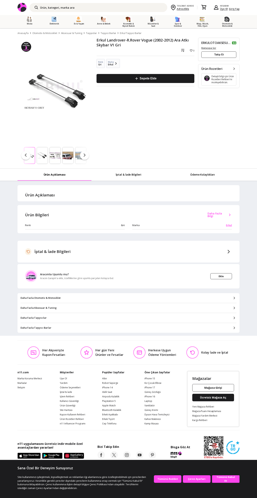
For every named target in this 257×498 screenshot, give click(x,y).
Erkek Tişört (108, 419)
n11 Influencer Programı (72, 423)
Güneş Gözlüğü (152, 392)
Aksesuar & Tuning (71, 33)
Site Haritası (66, 410)
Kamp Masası (151, 423)
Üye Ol (224, 9)
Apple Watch (109, 405)
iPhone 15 (149, 378)
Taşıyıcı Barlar (108, 33)
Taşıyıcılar (91, 33)
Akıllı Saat (107, 392)
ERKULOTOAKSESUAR (216, 43)
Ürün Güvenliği (67, 405)
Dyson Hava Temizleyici (157, 414)
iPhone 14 (107, 387)
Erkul (229, 225)
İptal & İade (66, 392)
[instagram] (127, 458)
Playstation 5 (109, 401)
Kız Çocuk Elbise (152, 383)
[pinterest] (152, 458)
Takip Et (219, 54)
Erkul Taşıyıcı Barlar (130, 33)
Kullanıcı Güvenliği (69, 401)
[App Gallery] (74, 456)
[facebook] (101, 458)
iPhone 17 (149, 387)
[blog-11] (180, 455)
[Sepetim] (203, 7)
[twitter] (114, 458)
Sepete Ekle (148, 78)
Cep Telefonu (109, 423)
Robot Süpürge (110, 383)
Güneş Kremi (151, 410)
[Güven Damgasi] (233, 447)
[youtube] (139, 458)
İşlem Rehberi (67, 396)
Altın (104, 378)
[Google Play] (52, 456)
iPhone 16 (149, 396)
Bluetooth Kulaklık (111, 410)
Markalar (22, 383)
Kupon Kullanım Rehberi (72, 414)
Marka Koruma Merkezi (29, 378)
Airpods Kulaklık (110, 396)
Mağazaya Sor (208, 48)
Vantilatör (149, 405)
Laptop (148, 401)
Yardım (64, 383)
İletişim (21, 387)
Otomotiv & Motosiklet (44, 33)
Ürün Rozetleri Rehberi (72, 419)
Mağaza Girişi (213, 387)
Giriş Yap (234, 9)
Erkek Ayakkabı (110, 414)
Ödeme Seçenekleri (70, 387)
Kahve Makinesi (152, 419)
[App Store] (29, 456)
